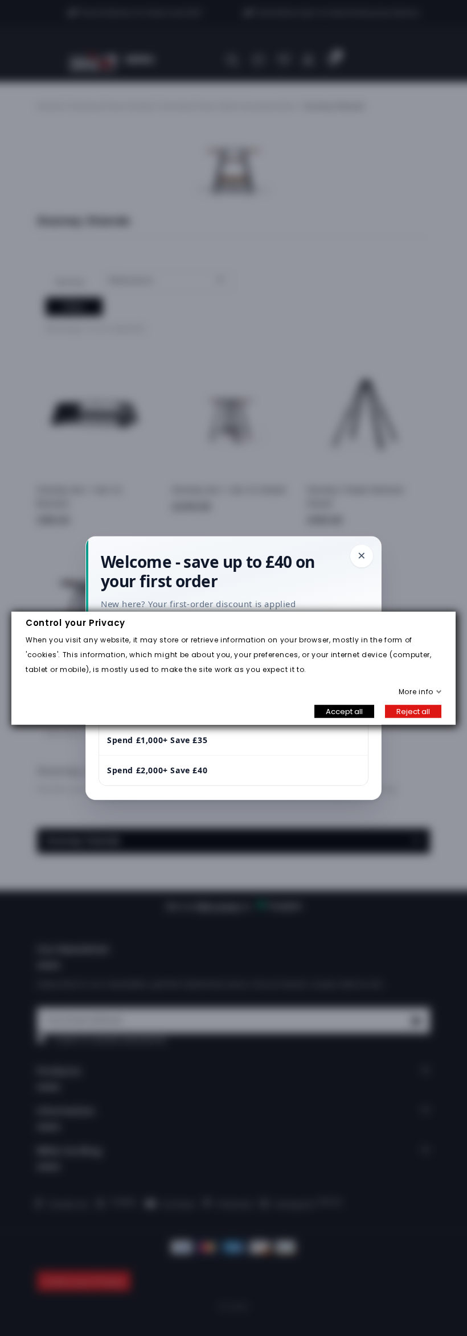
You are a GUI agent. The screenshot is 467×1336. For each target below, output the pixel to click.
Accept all (344, 711)
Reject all (413, 711)
